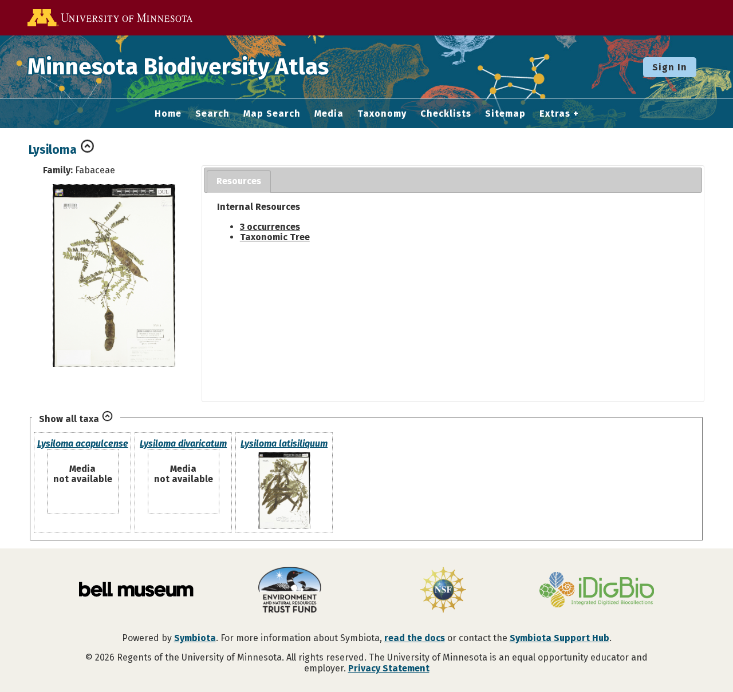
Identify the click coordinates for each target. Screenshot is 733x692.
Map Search (272, 114)
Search (212, 114)
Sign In (669, 67)
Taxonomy (382, 114)
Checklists (445, 114)
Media (329, 114)
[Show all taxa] (107, 418)
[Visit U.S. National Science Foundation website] (443, 591)
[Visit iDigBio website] (597, 591)
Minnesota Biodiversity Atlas (178, 67)
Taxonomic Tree (275, 237)
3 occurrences (270, 226)
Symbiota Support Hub (559, 638)
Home (168, 114)
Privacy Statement (388, 668)
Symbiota (195, 638)
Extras (554, 114)
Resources (238, 181)
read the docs (414, 638)
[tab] (239, 181)
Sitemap (505, 114)
